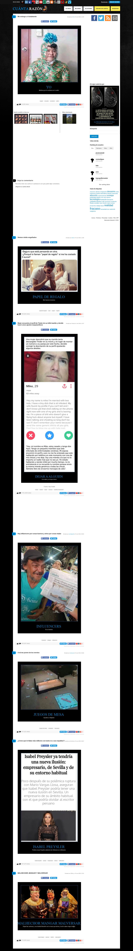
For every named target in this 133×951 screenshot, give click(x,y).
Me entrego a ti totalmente (27, 16)
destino (98, 191)
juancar (47, 937)
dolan (73, 237)
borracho (44, 640)
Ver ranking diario (104, 184)
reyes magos (41, 937)
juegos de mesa (43, 728)
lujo (108, 209)
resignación (103, 191)
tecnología (95, 199)
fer (73, 16)
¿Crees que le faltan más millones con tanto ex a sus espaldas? (41, 741)
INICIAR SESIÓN (114, 2)
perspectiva (93, 205)
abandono (99, 201)
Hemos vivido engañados (27, 237)
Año (111, 148)
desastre (111, 191)
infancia (108, 197)
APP (117, 218)
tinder (36, 489)
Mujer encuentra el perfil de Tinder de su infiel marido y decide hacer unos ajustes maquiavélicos (40, 324)
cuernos (50, 489)
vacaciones (108, 201)
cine (102, 197)
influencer (54, 640)
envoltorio (52, 101)
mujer (45, 489)
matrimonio (93, 193)
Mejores (78, 8)
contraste (93, 201)
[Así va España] (33, 2)
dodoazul (72, 652)
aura (105, 197)
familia (98, 193)
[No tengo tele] (55, 2)
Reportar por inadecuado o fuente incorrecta (74, 107)
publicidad (93, 197)
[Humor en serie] (48, 2)
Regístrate (104, 2)
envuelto (46, 101)
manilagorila (71, 534)
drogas (49, 640)
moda (117, 191)
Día (92, 148)
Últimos (68, 8)
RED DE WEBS (16, 2)
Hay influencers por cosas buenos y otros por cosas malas (39, 534)
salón (57, 101)
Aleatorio (88, 8)
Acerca (93, 218)
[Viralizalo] (69, 2)
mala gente (57, 937)
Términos (98, 218)
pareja (44, 860)
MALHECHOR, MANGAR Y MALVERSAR (33, 873)
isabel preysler (38, 860)
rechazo (112, 203)
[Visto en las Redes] (30, 2)
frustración (103, 199)
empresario (50, 860)
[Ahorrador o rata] (66, 2)
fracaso (95, 208)
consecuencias (102, 195)
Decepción (110, 199)
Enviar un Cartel (102, 8)
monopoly (57, 728)
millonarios (61, 860)
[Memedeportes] (26, 2)
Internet (109, 193)
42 (14, 323)
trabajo (98, 205)
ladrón (52, 937)
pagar (53, 310)
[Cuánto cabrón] (37, 2)
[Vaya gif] (58, 2)
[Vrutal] (40, 2)
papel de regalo (43, 310)
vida (103, 201)
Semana (98, 148)
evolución (114, 201)
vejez (101, 203)
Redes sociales (94, 203)
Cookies (110, 218)
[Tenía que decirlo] (62, 2)
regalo (41, 101)
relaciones (92, 191)
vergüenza (93, 211)
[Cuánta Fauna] (51, 2)
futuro (102, 205)
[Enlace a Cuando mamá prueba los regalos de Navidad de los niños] (69, 123)
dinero (56, 860)
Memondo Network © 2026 (111, 220)
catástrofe (112, 209)
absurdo (93, 195)
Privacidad (104, 218)
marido (41, 489)
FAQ (114, 218)
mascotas (115, 193)
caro (49, 310)
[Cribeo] (44, 2)
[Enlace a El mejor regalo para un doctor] (21, 123)
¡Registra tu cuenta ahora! (22, 186)
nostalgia (110, 195)
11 (14, 873)
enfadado (51, 728)
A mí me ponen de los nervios (28, 652)
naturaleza (103, 193)
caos (108, 203)
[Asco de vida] (22, 2)
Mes (105, 148)
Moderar (115, 8)
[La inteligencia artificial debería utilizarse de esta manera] (104, 125)
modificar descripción (58, 489)
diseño (98, 197)
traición (105, 203)
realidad (108, 205)
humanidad (104, 209)
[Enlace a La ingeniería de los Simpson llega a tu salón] (50, 123)
